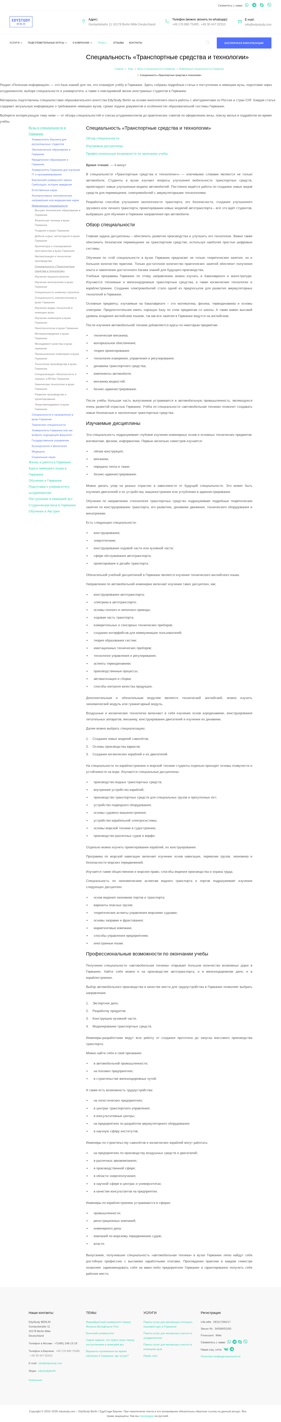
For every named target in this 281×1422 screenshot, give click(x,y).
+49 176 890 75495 (185, 24)
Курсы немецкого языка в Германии (48, 471)
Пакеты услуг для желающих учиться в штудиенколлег (167, 1335)
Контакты (135, 42)
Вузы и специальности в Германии (156, 69)
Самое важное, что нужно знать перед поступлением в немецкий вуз (110, 1342)
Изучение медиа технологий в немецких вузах (53, 310)
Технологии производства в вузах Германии (56, 366)
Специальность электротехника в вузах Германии (55, 300)
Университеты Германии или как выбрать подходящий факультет (52, 432)
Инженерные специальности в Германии (201, 69)
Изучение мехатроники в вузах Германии (54, 284)
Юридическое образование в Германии (50, 162)
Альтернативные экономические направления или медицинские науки (55, 198)
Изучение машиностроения (52, 276)
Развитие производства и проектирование (50, 396)
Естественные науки (44, 190)
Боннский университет (100, 1333)
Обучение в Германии (45, 480)
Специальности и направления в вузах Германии (52, 417)
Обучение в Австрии (44, 511)
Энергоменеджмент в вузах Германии (52, 407)
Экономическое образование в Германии (51, 152)
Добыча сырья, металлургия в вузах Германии (57, 238)
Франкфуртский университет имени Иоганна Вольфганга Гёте (108, 1324)
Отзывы (118, 42)
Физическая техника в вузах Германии (52, 222)
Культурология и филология (49, 445)
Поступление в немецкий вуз (50, 499)
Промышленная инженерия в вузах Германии (57, 356)
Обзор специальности (102, 138)
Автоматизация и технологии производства (53, 258)
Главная (119, 69)
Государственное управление (50, 440)
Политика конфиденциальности (220, 1356)
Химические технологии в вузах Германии (54, 386)
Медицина (38, 451)
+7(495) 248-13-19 (65, 1343)
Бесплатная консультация (244, 43)
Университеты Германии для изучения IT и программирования (56, 172)
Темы (101, 42)
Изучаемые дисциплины (104, 146)
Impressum (35, 1380)
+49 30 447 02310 (213, 24)
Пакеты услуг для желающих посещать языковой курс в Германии (167, 1324)
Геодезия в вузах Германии (52, 230)
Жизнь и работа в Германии (50, 462)
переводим (147, 1415)
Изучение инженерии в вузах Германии (53, 320)
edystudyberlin (47, 1370)
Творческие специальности (49, 424)
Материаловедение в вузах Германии (52, 336)
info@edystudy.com (258, 24)
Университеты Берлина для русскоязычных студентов (49, 142)
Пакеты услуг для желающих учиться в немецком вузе (167, 1347)
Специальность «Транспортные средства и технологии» (55, 269)
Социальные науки (43, 457)
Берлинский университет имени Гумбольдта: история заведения (52, 182)
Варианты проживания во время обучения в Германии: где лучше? (107, 1353)
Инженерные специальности (50, 205)
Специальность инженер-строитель (57, 292)
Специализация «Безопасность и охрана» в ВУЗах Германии (55, 376)
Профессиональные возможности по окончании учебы (127, 153)
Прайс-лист (150, 1355)
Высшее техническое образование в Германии (57, 212)
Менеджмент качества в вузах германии (53, 346)
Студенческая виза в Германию (52, 505)
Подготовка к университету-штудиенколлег (49, 490)
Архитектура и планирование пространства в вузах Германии (55, 248)
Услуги (15, 42)
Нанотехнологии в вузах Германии (56, 328)
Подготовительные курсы (46, 42)
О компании (81, 42)
